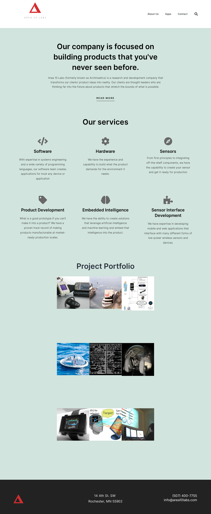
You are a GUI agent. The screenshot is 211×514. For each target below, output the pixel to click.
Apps (168, 13)
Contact (183, 13)
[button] (196, 14)
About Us (153, 13)
